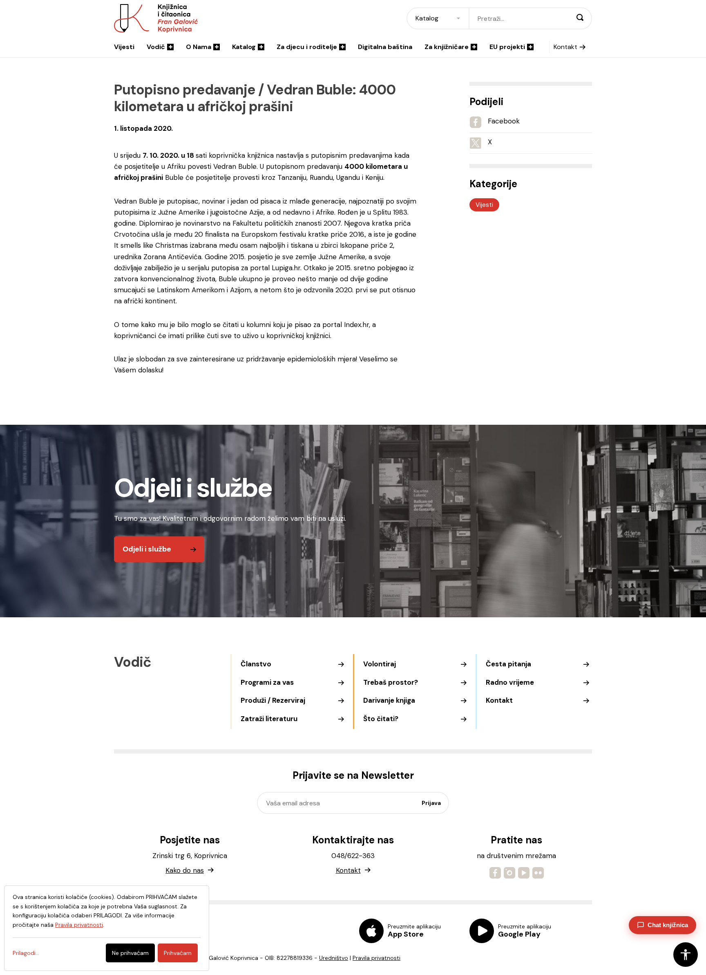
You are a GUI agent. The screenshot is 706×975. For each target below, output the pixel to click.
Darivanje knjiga (389, 700)
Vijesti (124, 47)
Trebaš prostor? (390, 682)
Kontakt (565, 47)
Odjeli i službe (147, 549)
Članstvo (256, 663)
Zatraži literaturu (269, 718)
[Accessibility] (685, 954)
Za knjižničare (446, 47)
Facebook (504, 121)
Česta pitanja (508, 663)
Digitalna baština (385, 47)
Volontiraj (379, 663)
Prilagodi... (26, 953)
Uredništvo (333, 958)
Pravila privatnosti (376, 958)
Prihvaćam (178, 953)
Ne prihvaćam (130, 953)
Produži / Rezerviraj (273, 700)
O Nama (198, 47)
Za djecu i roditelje (307, 47)
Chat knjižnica (668, 924)
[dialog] (106, 928)
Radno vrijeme (510, 682)
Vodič (156, 47)
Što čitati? (380, 718)
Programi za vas (267, 682)
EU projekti (507, 47)
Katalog (244, 47)
